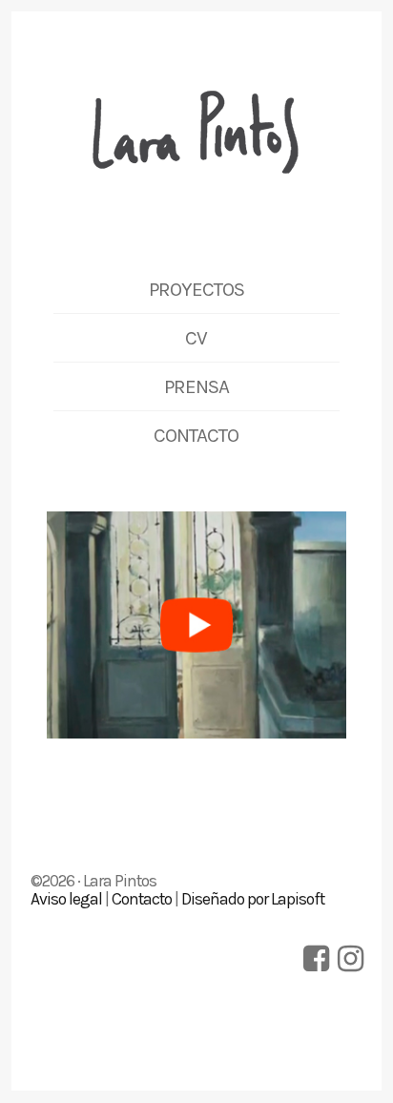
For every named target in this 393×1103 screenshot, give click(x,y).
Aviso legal (66, 898)
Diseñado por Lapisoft (252, 898)
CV (196, 337)
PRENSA (196, 386)
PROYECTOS (196, 289)
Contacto (142, 898)
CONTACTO (196, 435)
